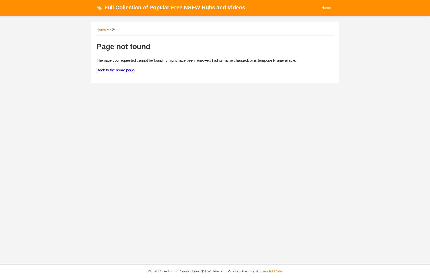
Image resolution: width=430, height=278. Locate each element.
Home (326, 8)
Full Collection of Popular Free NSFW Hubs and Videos (170, 7)
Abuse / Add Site (269, 271)
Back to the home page (115, 70)
